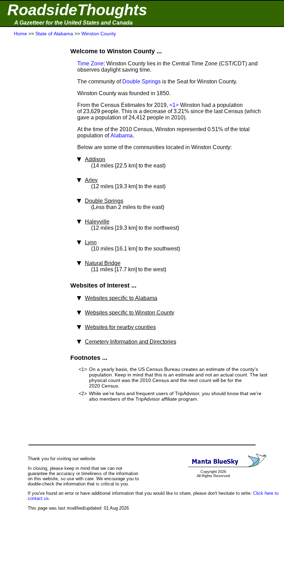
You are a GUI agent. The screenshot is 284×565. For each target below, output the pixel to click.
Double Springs (141, 81)
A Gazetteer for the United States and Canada (73, 23)
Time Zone (90, 63)
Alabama (121, 135)
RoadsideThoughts (77, 10)
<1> (174, 105)
